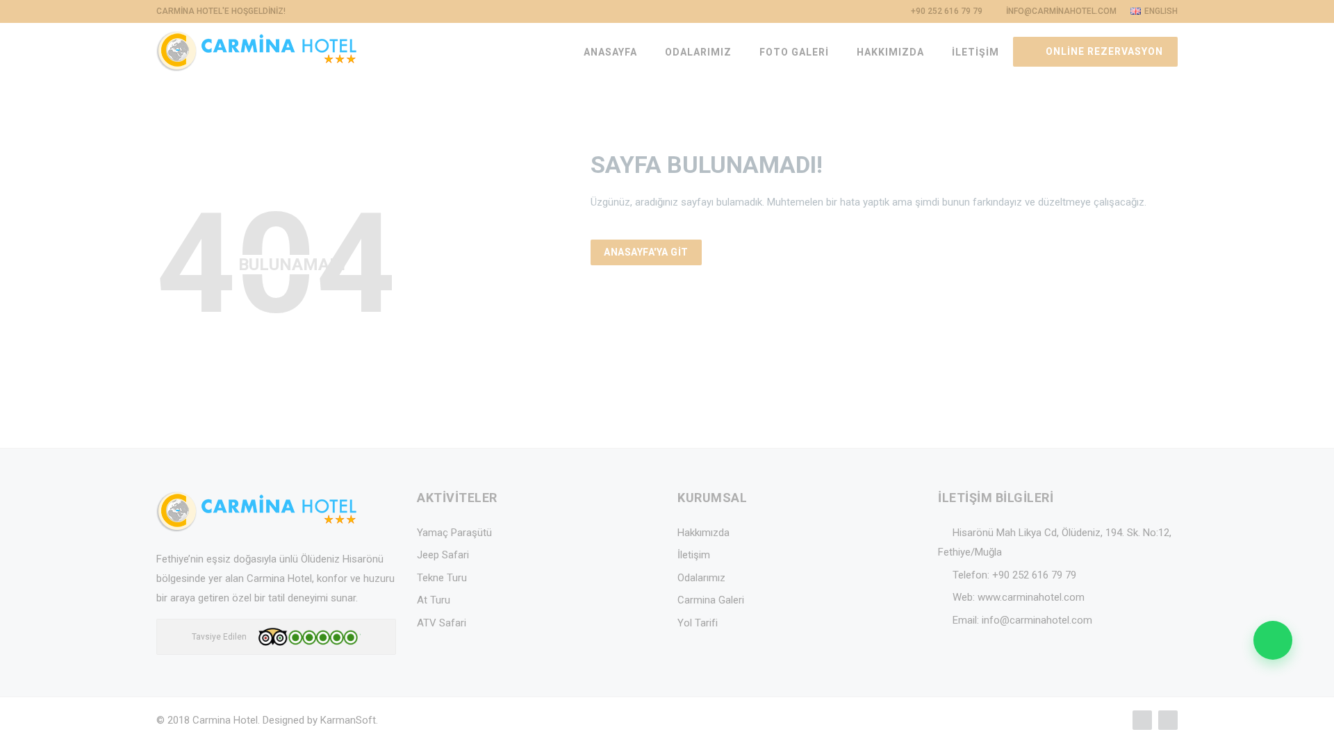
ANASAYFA (610, 52)
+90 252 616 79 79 (1034, 575)
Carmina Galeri (710, 600)
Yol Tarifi (697, 623)
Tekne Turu (442, 578)
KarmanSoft (348, 720)
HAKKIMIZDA (890, 52)
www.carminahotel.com (1031, 597)
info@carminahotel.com (1037, 620)
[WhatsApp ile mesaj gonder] (1272, 640)
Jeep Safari (443, 555)
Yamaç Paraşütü (454, 532)
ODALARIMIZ (698, 52)
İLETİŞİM (975, 52)
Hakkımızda (703, 532)
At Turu (433, 600)
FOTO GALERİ (794, 52)
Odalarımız (701, 578)
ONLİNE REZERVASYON (1103, 51)
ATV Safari (441, 623)
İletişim (693, 555)
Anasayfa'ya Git (646, 252)
